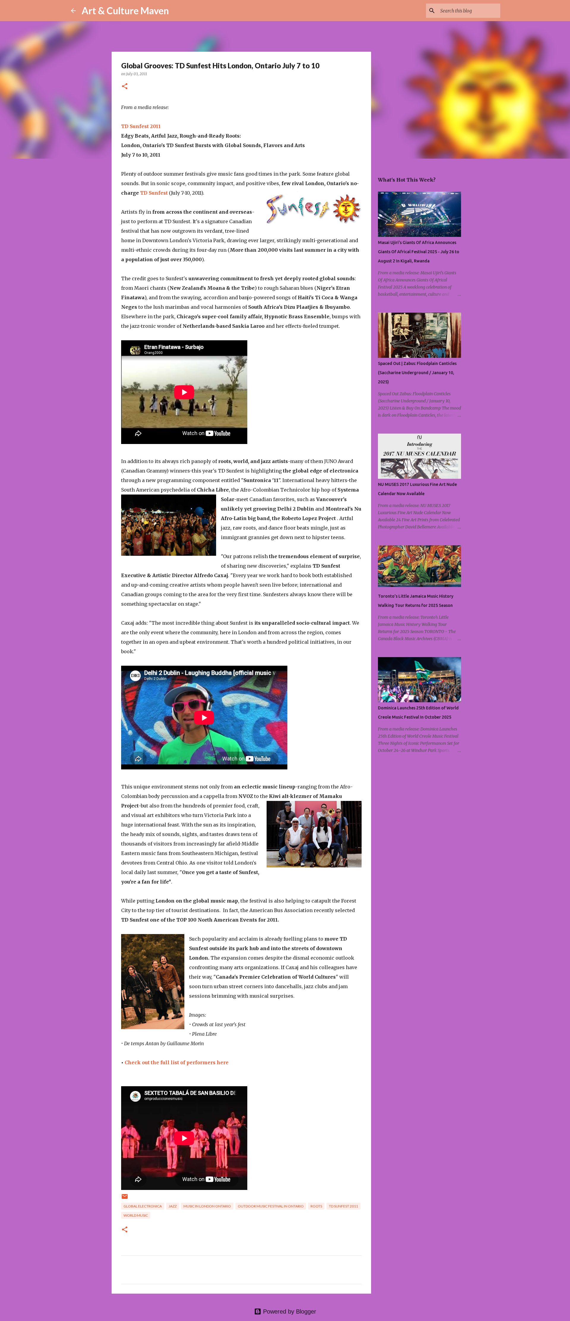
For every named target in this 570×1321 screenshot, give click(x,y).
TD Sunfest (154, 193)
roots (316, 1206)
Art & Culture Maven (125, 10)
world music (136, 1215)
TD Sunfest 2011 (141, 126)
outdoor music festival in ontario (271, 1206)
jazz (173, 1206)
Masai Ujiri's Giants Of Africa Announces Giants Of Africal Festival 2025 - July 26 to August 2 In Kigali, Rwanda (418, 251)
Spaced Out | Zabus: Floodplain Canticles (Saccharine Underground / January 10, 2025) (417, 372)
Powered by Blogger (288, 1311)
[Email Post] (124, 1198)
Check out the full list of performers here (177, 1062)
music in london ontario (207, 1206)
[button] (124, 87)
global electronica (143, 1206)
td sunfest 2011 (343, 1206)
